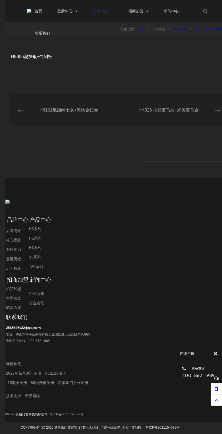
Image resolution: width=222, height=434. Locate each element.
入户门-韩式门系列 (208, 29)
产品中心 (181, 29)
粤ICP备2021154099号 (67, 414)
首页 (141, 29)
